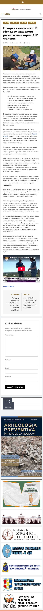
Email (7, 368)
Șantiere (7, 400)
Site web (8, 376)
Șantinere (32, 23)
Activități (7, 402)
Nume (8, 360)
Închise (6, 23)
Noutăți (23, 23)
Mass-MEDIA (15, 23)
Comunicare (9, 407)
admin (7, 43)
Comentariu (9, 335)
